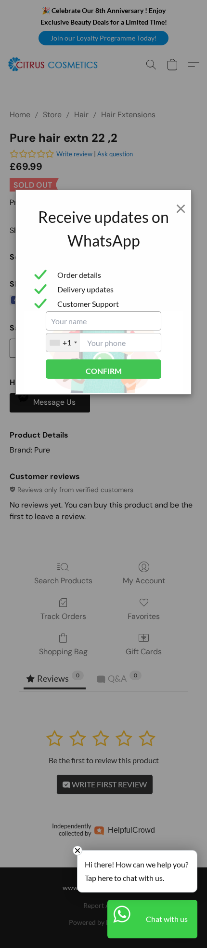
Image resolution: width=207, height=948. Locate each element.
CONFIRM (104, 370)
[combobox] (63, 342)
